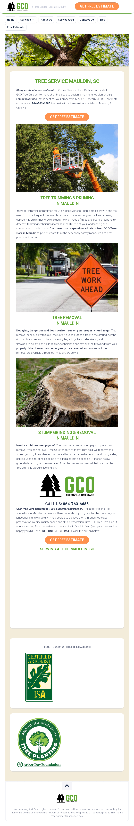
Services (25, 19)
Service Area (66, 19)
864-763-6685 (41, 103)
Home (10, 19)
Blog (102, 19)
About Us (46, 19)
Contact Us (87, 19)
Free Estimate (15, 27)
